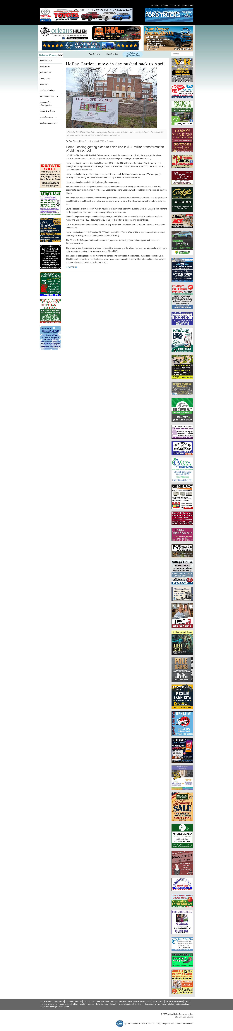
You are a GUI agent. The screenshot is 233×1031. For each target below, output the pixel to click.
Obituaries (44, 84)
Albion (75, 1004)
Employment (94, 53)
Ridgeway (162, 1004)
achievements (46, 1001)
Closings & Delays (47, 90)
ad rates (154, 5)
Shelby (171, 1004)
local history (158, 1001)
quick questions (182, 1004)
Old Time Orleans (47, 1004)
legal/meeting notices (48, 122)
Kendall (113, 1004)
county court (45, 78)
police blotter (45, 72)
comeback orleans (74, 1001)
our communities (63, 1004)
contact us (175, 5)
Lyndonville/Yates (126, 1004)
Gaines (91, 1004)
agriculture (59, 1001)
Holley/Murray (102, 1004)
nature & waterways (174, 1001)
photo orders (187, 5)
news (187, 1001)
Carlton (83, 1004)
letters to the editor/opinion (46, 103)
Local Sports (64, 1007)
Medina (138, 1004)
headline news (46, 60)
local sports (44, 66)
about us (164, 5)
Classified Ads (112, 53)
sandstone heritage (48, 1007)
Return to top (71, 267)
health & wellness (47, 110)
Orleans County (149, 1004)
